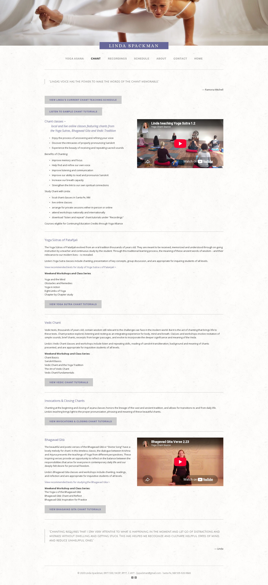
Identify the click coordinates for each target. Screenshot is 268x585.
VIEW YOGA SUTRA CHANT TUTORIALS (73, 304)
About (161, 58)
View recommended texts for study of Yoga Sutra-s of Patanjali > (80, 267)
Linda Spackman (134, 45)
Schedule (141, 58)
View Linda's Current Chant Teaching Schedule (83, 99)
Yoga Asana (74, 58)
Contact (180, 58)
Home (198, 58)
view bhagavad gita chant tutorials (75, 509)
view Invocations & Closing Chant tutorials (80, 421)
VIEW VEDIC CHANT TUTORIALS (68, 382)
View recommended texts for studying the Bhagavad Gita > (77, 482)
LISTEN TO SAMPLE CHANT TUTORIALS (73, 111)
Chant (96, 58)
